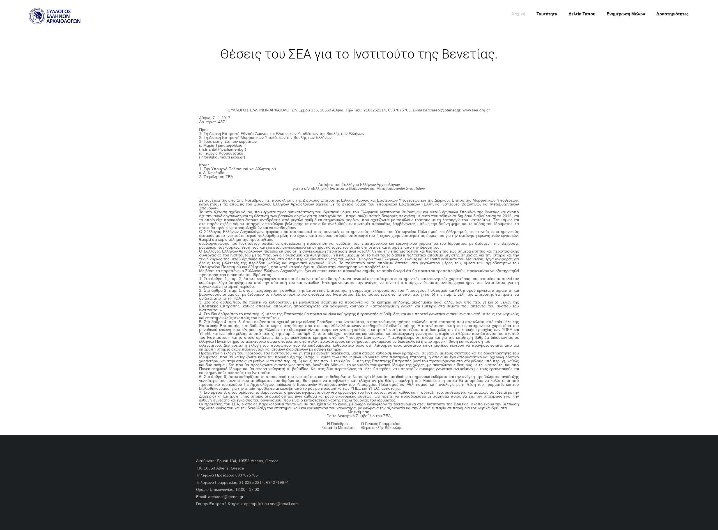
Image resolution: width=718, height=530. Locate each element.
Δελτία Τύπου (582, 13)
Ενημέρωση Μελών (626, 13)
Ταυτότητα (547, 13)
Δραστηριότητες (672, 13)
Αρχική (518, 13)
